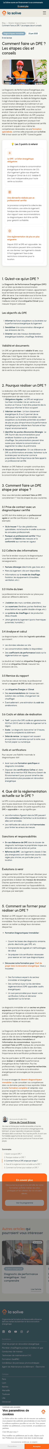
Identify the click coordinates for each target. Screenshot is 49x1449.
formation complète (18, 1088)
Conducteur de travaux (12, 1351)
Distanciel (6, 1402)
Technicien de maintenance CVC (16, 1355)
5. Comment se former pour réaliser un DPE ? (21, 1168)
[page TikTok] (27, 1331)
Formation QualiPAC (10, 1359)
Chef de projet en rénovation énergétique (20, 1344)
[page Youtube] (15, 1331)
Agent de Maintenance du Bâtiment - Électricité (23, 1367)
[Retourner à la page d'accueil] (12, 1311)
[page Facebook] (9, 1331)
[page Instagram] (21, 1331)
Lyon (4, 1383)
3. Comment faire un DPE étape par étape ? (21, 1161)
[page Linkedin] (3, 1331)
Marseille (6, 1390)
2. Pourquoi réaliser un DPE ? (15, 1157)
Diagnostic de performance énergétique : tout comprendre (21, 1277)
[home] (11, 13)
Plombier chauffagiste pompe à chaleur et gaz (22, 1348)
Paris (4, 1379)
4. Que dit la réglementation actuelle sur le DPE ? (22, 1164)
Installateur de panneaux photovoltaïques (20, 1363)
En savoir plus (23, 6)
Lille (3, 1398)
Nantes (5, 1386)
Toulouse (6, 1394)
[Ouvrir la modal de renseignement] (24, 1203)
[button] (44, 12)
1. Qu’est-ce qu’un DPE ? (13, 1154)
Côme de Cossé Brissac (23, 1122)
